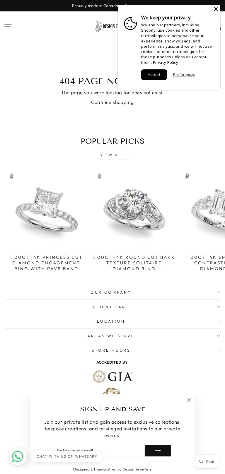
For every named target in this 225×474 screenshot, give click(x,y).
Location (111, 321)
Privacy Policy (165, 62)
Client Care (111, 306)
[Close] (216, 9)
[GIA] (113, 376)
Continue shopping (112, 102)
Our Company (111, 292)
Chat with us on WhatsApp (67, 456)
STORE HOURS (111, 350)
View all (112, 155)
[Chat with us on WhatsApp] (17, 456)
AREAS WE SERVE (111, 335)
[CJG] (113, 392)
